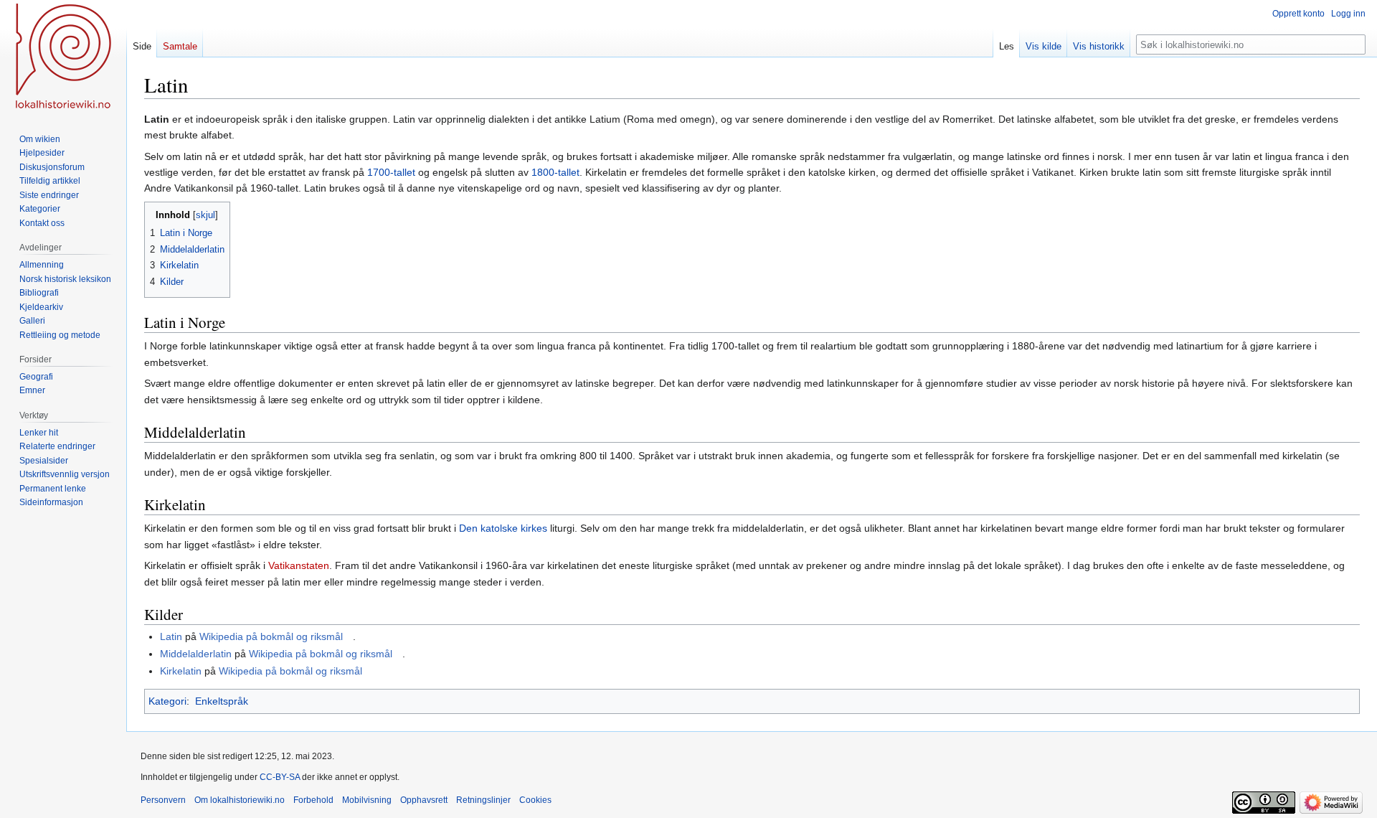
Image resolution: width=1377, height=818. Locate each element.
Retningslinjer (483, 800)
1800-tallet (555, 172)
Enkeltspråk (221, 701)
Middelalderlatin (196, 653)
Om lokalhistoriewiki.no (239, 800)
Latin (171, 636)
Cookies (535, 800)
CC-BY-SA (280, 777)
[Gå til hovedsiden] (63, 57)
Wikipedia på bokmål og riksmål (271, 636)
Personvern (163, 800)
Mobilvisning (367, 800)
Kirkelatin (181, 671)
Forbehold (313, 800)
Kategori (167, 701)
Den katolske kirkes (503, 528)
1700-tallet (391, 172)
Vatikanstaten (298, 565)
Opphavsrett (424, 800)
